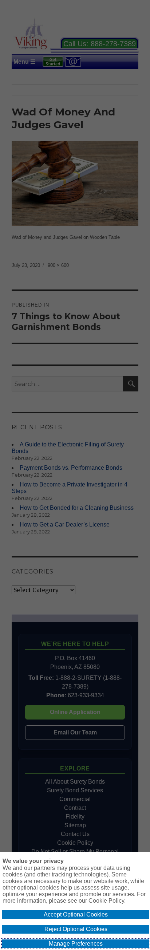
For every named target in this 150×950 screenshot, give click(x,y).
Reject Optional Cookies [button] (75, 929)
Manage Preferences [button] (76, 944)
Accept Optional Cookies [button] (76, 914)
